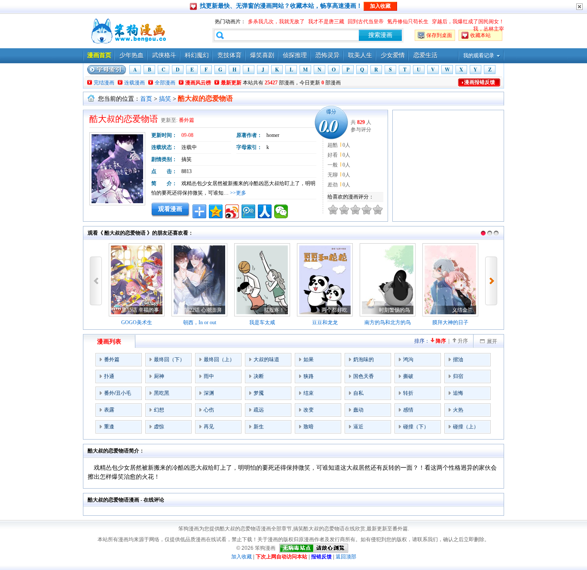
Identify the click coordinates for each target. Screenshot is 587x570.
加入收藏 (241, 557)
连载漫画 (134, 83)
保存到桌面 (439, 35)
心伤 (209, 410)
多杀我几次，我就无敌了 (276, 22)
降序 (441, 341)
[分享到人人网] (265, 211)
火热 (458, 410)
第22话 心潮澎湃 (203, 310)
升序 (463, 341)
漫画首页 (99, 55)
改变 (308, 410)
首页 (146, 99)
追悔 (458, 393)
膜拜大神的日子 (450, 322)
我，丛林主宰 (488, 29)
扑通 (109, 376)
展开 (492, 341)
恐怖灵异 (327, 55)
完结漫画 (104, 83)
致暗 (308, 427)
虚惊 (159, 427)
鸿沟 (408, 359)
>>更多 (238, 193)
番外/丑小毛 (117, 393)
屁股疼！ (274, 310)
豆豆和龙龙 (325, 322)
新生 (259, 427)
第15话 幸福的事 (140, 310)
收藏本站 (480, 35)
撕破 (408, 376)
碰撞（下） (416, 427)
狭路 (308, 376)
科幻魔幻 (197, 55)
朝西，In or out (199, 322)
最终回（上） (219, 359)
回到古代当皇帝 (366, 22)
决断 (259, 376)
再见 (209, 427)
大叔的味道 (266, 359)
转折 (408, 393)
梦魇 (259, 393)
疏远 (259, 410)
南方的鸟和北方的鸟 (387, 322)
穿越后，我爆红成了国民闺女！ (468, 22)
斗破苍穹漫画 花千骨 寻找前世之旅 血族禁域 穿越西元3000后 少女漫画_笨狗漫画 (127, 31)
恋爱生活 (425, 55)
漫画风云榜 (198, 83)
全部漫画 (165, 83)
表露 (109, 410)
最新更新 (231, 83)
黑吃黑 (161, 393)
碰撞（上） (466, 427)
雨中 (209, 376)
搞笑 (165, 99)
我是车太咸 (262, 322)
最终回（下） (169, 359)
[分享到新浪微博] (232, 211)
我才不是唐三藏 (326, 22)
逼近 (358, 427)
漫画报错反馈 (479, 82)
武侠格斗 (164, 55)
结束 (308, 393)
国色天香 (363, 376)
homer (272, 135)
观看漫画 (170, 208)
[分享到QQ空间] (216, 211)
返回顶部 (346, 557)
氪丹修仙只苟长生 (407, 22)
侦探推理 (295, 55)
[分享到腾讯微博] (248, 211)
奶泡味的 (363, 359)
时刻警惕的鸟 (394, 310)
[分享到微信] (281, 211)
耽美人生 (360, 55)
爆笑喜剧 (262, 55)
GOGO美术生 (136, 322)
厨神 (159, 376)
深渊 (209, 393)
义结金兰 (462, 310)
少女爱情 (393, 55)
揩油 (458, 359)
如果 (308, 359)
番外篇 (186, 120)
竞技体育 (229, 55)
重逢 (109, 427)
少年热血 (131, 55)
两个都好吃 (334, 310)
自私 (358, 393)
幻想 (159, 410)
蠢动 (358, 410)
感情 (408, 410)
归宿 (458, 376)
